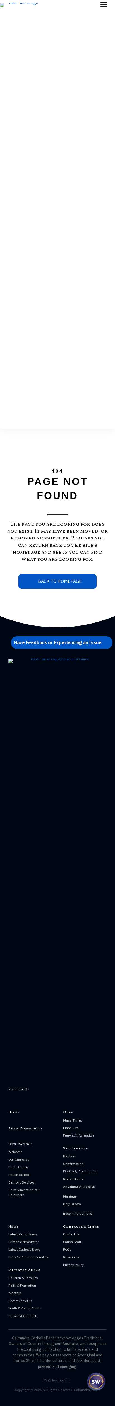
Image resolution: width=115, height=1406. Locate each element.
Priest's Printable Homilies (28, 1257)
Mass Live (70, 1128)
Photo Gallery (18, 1167)
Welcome (15, 1152)
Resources (71, 1257)
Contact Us (71, 1234)
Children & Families (23, 1278)
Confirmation (73, 1164)
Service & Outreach (22, 1316)
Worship (14, 1293)
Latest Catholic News (24, 1249)
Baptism (69, 1156)
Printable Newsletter (23, 1242)
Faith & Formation (22, 1285)
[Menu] (103, 4)
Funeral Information (78, 1135)
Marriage (69, 1196)
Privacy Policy (73, 1265)
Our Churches (18, 1159)
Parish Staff (72, 1242)
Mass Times (72, 1120)
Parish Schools (20, 1174)
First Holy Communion (80, 1171)
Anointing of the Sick (79, 1186)
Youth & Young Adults (24, 1308)
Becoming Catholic (77, 1213)
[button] (61, 642)
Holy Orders (72, 1204)
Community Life (20, 1301)
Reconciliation (74, 1179)
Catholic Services (21, 1182)
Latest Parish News (23, 1234)
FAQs (67, 1249)
